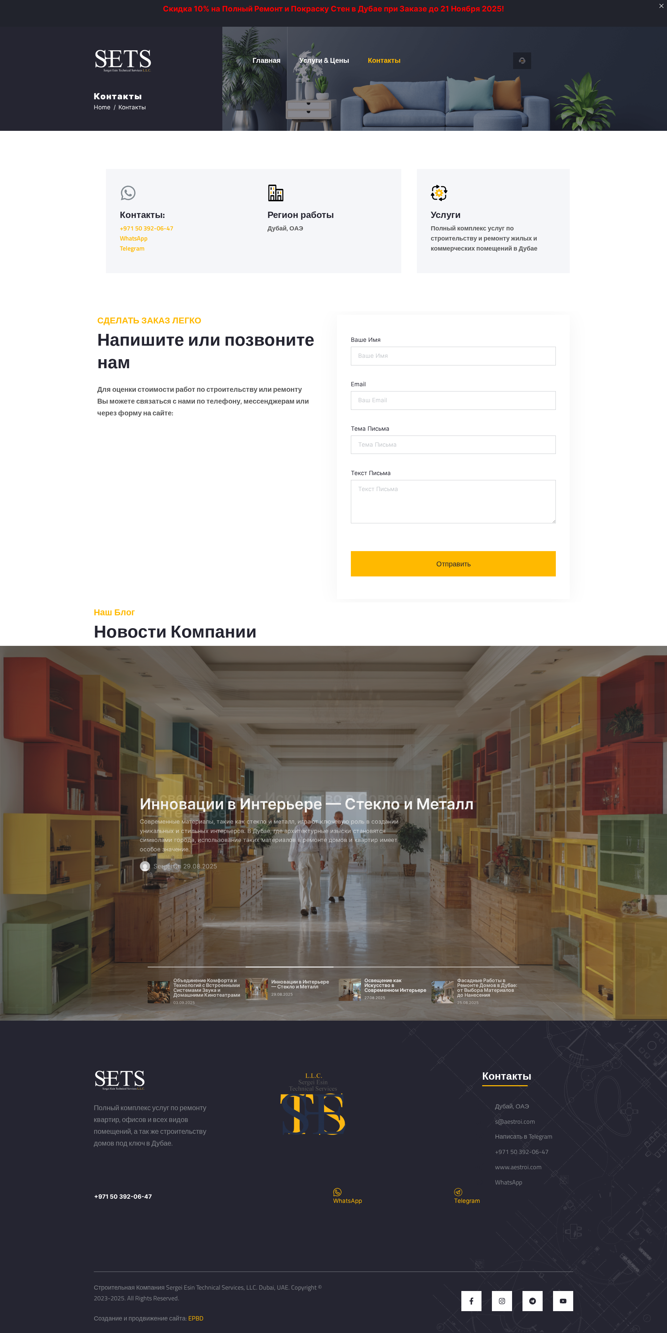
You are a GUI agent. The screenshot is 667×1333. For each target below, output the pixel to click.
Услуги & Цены (324, 60)
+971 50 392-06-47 (146, 228)
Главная (267, 60)
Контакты (384, 60)
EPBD (196, 1318)
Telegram (132, 248)
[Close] (661, 5)
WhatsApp (134, 238)
